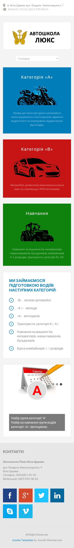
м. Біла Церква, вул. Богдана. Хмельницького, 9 (35, 5)
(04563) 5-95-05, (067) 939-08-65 (28, 9)
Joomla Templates (22, 540)
